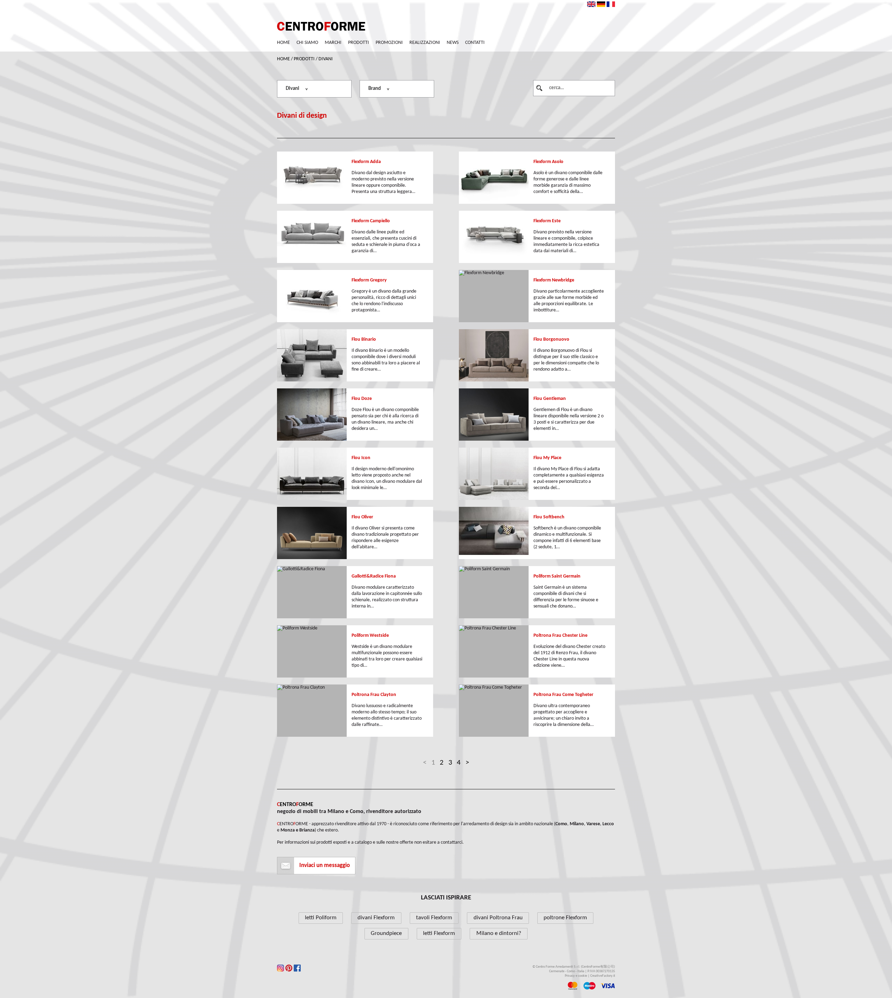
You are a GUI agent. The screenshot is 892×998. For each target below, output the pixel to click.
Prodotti (358, 42)
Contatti (475, 42)
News (453, 42)
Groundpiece (386, 933)
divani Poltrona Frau (498, 918)
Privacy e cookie (576, 976)
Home (283, 42)
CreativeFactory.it (602, 976)
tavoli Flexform (434, 918)
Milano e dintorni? (498, 933)
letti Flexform (439, 933)
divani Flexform (376, 918)
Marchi (333, 42)
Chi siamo (307, 42)
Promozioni (389, 42)
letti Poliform (321, 918)
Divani (325, 59)
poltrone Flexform (565, 918)
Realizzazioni (424, 42)
